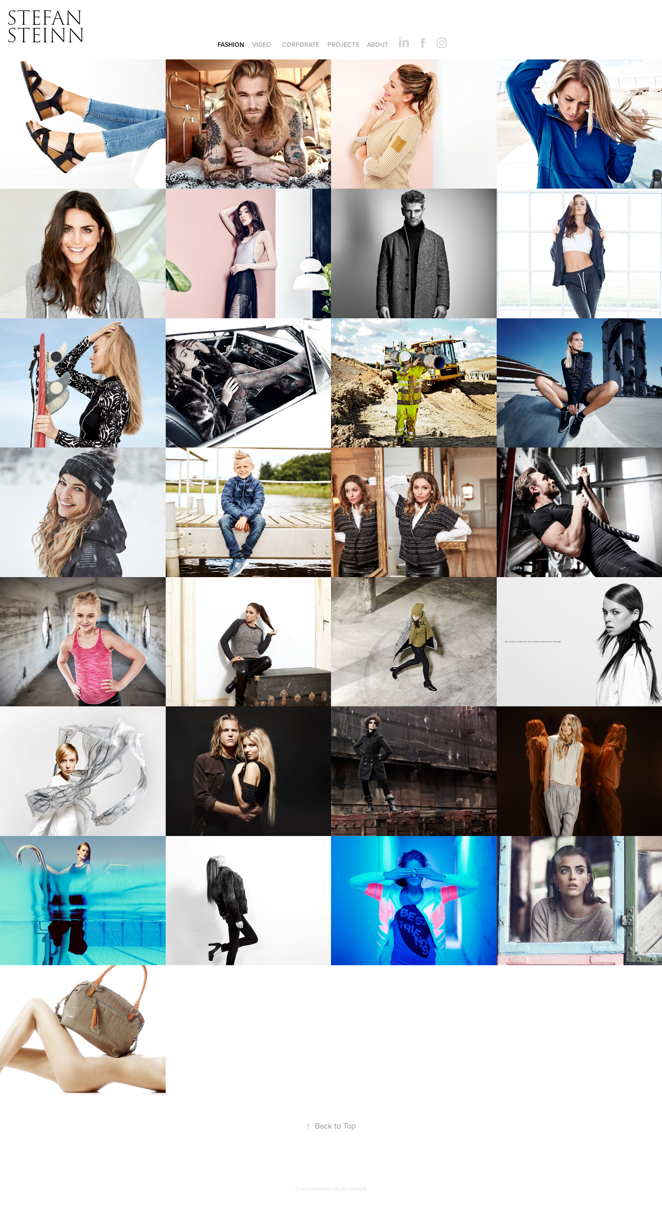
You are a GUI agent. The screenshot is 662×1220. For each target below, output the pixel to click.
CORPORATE (300, 44)
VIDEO (261, 44)
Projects (343, 44)
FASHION (231, 44)
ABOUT (377, 44)
